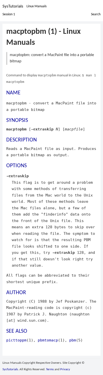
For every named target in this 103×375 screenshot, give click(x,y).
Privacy (65, 369)
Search (95, 14)
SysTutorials (12, 6)
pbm (72, 340)
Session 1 (8, 14)
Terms (50, 369)
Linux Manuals (36, 6)
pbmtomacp (48, 340)
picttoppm (16, 340)
